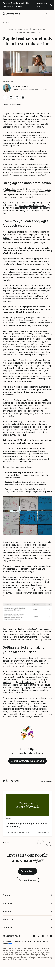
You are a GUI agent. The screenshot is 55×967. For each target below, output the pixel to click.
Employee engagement (18, 29)
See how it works (27, 880)
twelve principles (30, 242)
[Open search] (46, 13)
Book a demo (27, 871)
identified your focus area (26, 285)
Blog (7, 22)
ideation (33, 339)
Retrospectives (9, 577)
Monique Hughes (20, 86)
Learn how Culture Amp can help (27, 761)
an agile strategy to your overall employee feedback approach (26, 234)
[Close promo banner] (51, 5)
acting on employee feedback (31, 269)
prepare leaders (13, 371)
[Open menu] (51, 13)
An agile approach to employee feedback (28, 175)
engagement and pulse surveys (32, 205)
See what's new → (41, 5)
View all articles (45, 781)
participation (14, 317)
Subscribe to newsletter (12, 105)
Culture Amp (10, 189)
